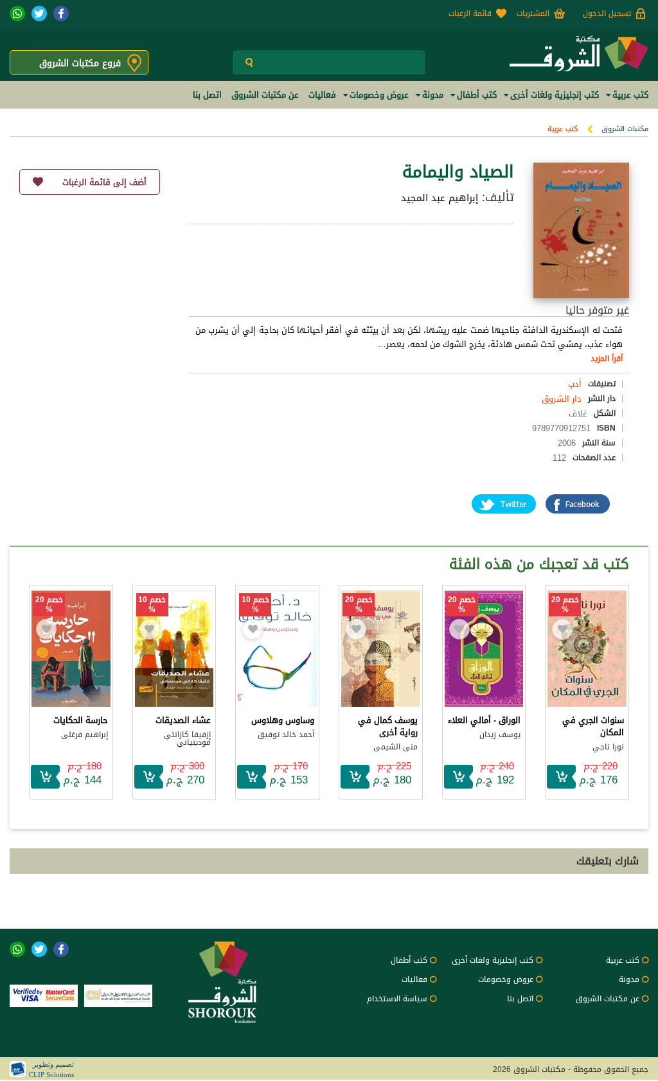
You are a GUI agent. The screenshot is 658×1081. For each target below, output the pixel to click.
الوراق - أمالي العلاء (484, 720)
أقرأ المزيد (607, 359)
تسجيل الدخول (607, 13)
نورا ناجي (608, 747)
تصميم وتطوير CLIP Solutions (51, 1069)
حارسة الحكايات (80, 720)
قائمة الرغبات (470, 13)
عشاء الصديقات (183, 720)
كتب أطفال (409, 960)
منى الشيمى (395, 747)
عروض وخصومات (505, 979)
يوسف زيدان (499, 735)
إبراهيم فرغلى (84, 735)
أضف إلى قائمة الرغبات (104, 182)
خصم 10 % (255, 604)
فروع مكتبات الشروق (80, 63)
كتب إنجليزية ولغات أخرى (492, 960)
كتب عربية (562, 129)
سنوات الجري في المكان (593, 726)
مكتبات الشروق (624, 129)
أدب (575, 384)
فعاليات (414, 979)
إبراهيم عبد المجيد (439, 198)
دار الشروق (562, 399)
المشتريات (533, 13)
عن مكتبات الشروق (607, 999)
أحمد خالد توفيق (286, 735)
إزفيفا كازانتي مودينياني (187, 738)
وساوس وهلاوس (282, 720)
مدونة (629, 979)
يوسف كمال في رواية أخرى (388, 726)
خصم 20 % (565, 604)
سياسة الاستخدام (397, 999)
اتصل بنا (520, 999)
